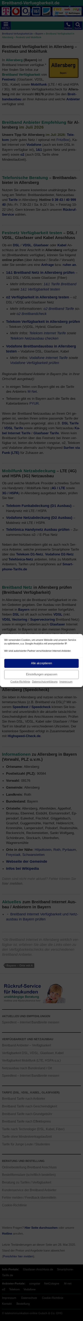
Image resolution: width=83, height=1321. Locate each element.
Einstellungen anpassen (41, 674)
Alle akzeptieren (41, 663)
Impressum (66, 681)
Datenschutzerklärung (44, 681)
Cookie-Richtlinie (20, 681)
